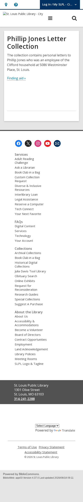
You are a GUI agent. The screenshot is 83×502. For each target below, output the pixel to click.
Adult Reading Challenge (24, 161)
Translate (68, 430)
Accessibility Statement (41, 452)
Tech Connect (24, 209)
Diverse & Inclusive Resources (28, 188)
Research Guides (26, 294)
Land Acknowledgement (31, 349)
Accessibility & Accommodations (27, 323)
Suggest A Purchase (29, 304)
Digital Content (25, 226)
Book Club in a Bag (27, 172)
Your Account (24, 241)
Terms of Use (27, 447)
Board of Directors (28, 335)
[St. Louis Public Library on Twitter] (28, 143)
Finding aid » (16, 78)
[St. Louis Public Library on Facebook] (18, 143)
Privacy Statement (51, 447)
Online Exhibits (25, 281)
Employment (23, 344)
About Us (21, 316)
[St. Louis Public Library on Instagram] (37, 143)
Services (21, 231)
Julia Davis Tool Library (30, 271)
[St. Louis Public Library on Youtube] (47, 143)
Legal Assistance (26, 199)
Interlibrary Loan (26, 194)
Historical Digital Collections (26, 264)
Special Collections (27, 299)
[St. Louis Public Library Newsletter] (57, 143)
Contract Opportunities (31, 339)
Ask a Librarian (25, 167)
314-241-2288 (24, 399)
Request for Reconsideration (26, 287)
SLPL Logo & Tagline (29, 364)
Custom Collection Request (27, 179)
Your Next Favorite (28, 214)
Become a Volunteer (29, 330)
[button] (6, 4)
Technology (23, 236)
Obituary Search (26, 276)
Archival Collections (28, 253)
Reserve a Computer (29, 204)
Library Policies (25, 354)
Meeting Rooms (26, 359)
